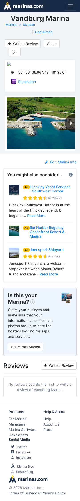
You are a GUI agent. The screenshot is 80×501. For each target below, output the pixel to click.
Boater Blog (24, 472)
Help (47, 419)
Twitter (22, 447)
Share (52, 43)
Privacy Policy (53, 493)
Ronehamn (27, 81)
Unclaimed (44, 32)
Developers (18, 435)
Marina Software (22, 429)
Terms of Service (23, 493)
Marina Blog (25, 466)
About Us (51, 424)
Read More (36, 215)
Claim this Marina (25, 347)
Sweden (29, 24)
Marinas (11, 24)
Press (47, 429)
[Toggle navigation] (70, 6)
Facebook (23, 452)
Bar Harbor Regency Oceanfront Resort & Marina (47, 231)
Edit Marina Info (63, 162)
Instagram (23, 457)
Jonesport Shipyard (47, 249)
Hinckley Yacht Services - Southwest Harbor (50, 189)
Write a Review (25, 43)
